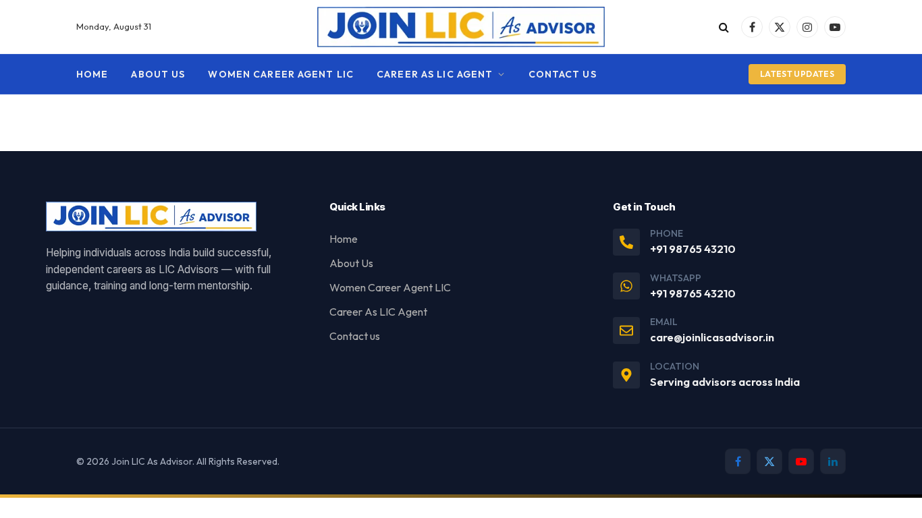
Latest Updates (797, 74)
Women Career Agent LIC (281, 74)
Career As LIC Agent (435, 74)
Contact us (562, 74)
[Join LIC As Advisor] (461, 27)
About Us (158, 74)
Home (92, 74)
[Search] (724, 27)
